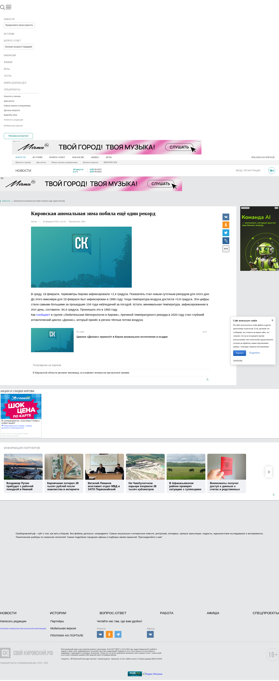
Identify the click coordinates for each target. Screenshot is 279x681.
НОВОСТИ (21, 157)
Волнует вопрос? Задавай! (18, 47)
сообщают (43, 314)
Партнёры (57, 621)
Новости (6, 201)
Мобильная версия (63, 628)
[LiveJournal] (225, 240)
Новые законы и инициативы (64, 162)
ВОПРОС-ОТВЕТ (57, 157)
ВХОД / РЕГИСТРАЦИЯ (248, 170)
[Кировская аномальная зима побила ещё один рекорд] (81, 257)
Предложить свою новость (19, 25)
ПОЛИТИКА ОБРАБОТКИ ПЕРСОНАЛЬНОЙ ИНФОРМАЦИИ (23, 629)
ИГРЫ (109, 157)
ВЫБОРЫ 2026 (110, 162)
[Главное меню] (9, 6)
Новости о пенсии (23, 162)
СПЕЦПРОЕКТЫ (266, 613)
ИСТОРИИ (37, 157)
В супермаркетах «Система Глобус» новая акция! (20, 421)
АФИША (95, 157)
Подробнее (254, 353)
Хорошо (239, 353)
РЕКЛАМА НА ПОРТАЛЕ (263, 157)
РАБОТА (166, 613)
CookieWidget (237, 360)
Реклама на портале (18, 136)
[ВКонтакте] (225, 216)
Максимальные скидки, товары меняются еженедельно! (16, 427)
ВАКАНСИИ (78, 157)
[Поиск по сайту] (3, 7)
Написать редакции (13, 621)
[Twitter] (225, 232)
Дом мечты (41, 162)
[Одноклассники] (225, 224)
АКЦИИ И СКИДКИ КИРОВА (17, 391)
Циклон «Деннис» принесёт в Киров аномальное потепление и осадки (122, 336)
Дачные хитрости (90, 162)
